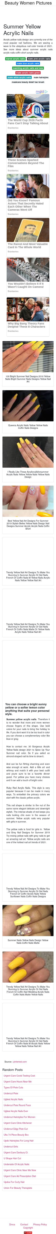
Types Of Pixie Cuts (13, 1087)
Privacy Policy (40, 1224)
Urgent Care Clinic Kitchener (18, 1122)
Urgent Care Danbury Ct (16, 1152)
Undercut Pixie (11, 1093)
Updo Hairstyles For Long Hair (19, 1140)
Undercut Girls (11, 1146)
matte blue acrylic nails (28, 63)
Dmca (12, 1224)
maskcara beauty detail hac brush (28, 82)
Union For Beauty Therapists (18, 1187)
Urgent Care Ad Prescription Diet (20, 1176)
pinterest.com (20, 1061)
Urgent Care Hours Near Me (18, 1081)
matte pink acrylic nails (39, 58)
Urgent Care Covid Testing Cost (19, 1075)
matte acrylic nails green (28, 72)
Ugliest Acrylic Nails (13, 1099)
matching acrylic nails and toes (28, 68)
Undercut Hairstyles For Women (19, 1116)
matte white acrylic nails (19, 77)
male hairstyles (41, 77)
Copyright (28, 1227)
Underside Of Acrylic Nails (16, 1164)
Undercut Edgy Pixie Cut (16, 1128)
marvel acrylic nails (15, 58)
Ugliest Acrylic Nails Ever (16, 1111)
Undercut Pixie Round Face (17, 1105)
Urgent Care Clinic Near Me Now (20, 1170)
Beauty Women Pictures (28, 3)
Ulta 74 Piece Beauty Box (16, 1134)
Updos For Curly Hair (14, 1181)
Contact (24, 1224)
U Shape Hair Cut (12, 1158)
